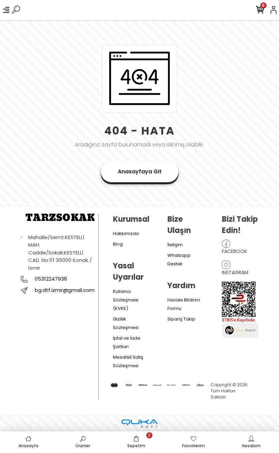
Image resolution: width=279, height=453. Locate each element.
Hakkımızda (126, 233)
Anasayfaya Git (140, 171)
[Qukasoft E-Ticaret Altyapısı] (139, 423)
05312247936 (50, 278)
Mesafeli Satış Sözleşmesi (128, 361)
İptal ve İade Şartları (126, 342)
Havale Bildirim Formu (183, 304)
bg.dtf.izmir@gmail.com (65, 290)
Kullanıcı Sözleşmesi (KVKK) (125, 300)
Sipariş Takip (181, 319)
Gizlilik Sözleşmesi (125, 323)
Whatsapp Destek (179, 259)
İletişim (175, 244)
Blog (118, 244)
